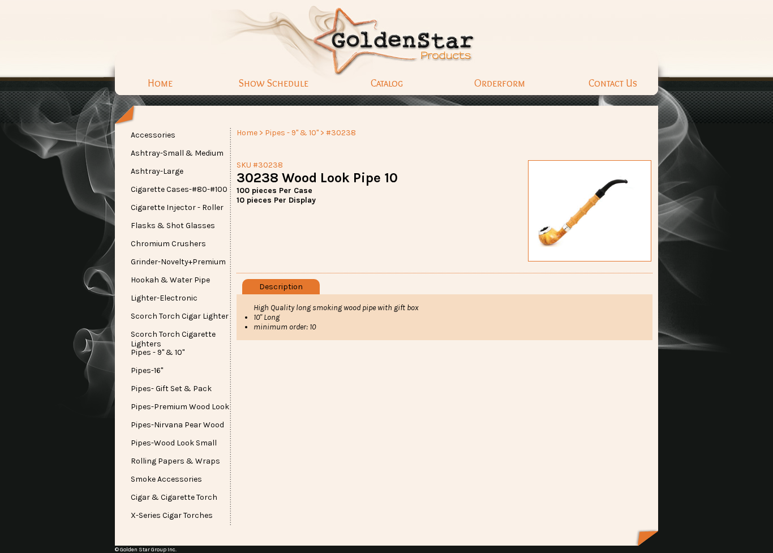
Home (160, 83)
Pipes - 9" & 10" (292, 133)
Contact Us (613, 83)
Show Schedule (273, 83)
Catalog (387, 83)
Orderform (499, 83)
